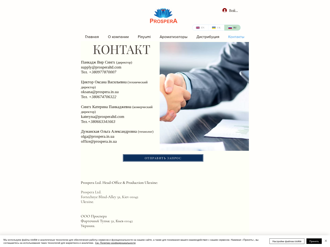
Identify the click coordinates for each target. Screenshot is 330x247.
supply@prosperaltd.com (101, 67)
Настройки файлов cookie (286, 241)
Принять (314, 241)
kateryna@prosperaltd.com (102, 116)
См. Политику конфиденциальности (115, 242)
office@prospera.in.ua (99, 141)
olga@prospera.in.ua (97, 136)
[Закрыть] (326, 241)
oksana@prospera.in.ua (100, 92)
